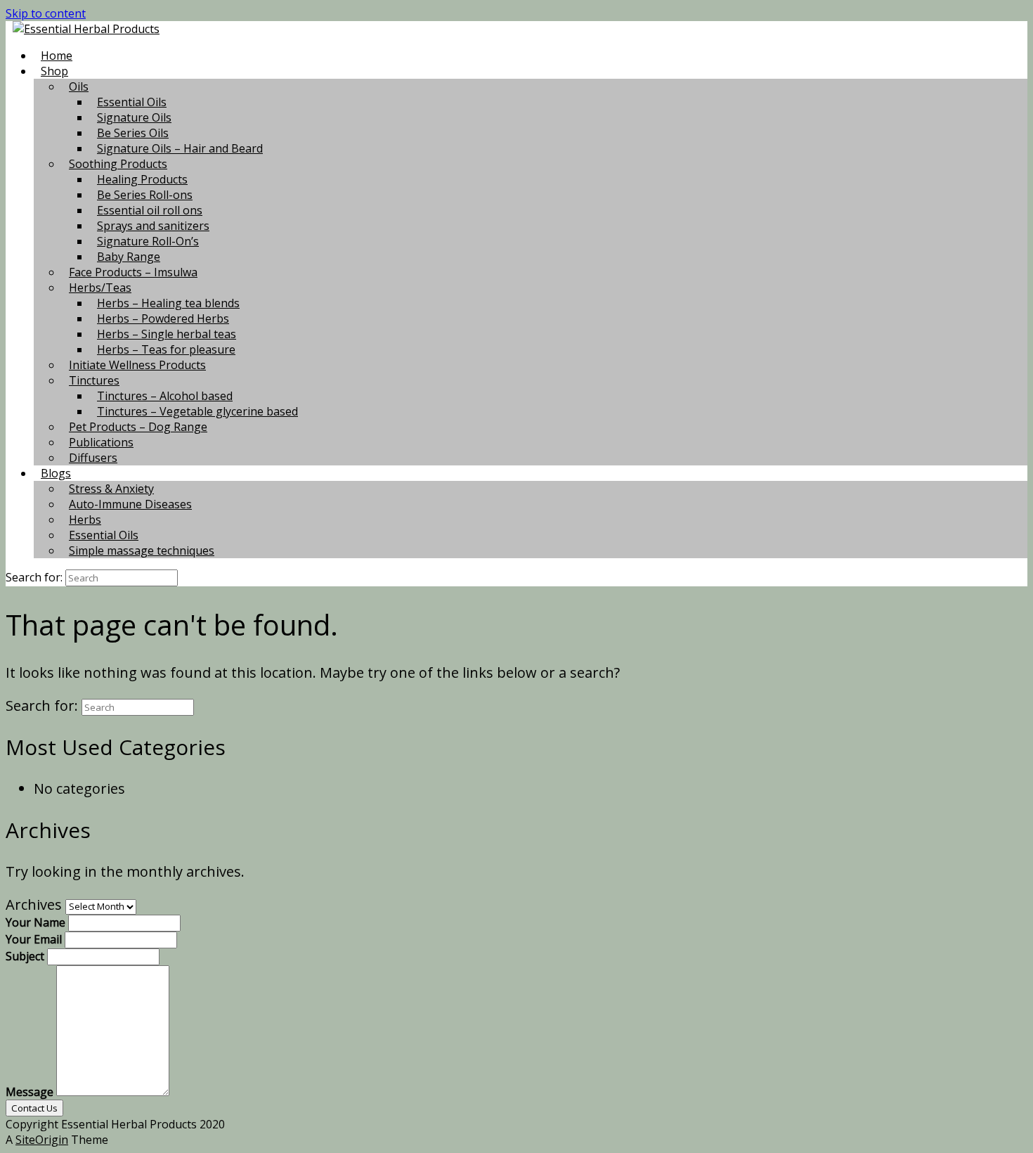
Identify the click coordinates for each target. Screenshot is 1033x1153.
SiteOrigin (41, 1139)
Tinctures (94, 380)
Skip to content (46, 13)
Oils (79, 86)
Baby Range (128, 256)
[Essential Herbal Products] (86, 29)
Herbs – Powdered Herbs (163, 318)
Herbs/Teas (100, 287)
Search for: (34, 577)
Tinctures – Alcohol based (165, 396)
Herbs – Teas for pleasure (166, 349)
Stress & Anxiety (111, 488)
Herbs (85, 519)
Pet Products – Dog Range (138, 426)
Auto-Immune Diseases (130, 504)
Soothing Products (118, 164)
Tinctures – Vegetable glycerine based (197, 411)
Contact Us (34, 1108)
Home (56, 55)
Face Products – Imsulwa (133, 272)
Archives (34, 904)
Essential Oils (132, 102)
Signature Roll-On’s (148, 241)
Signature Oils (134, 117)
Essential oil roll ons (149, 210)
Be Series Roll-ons (145, 194)
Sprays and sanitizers (153, 225)
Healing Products (142, 179)
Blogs (56, 473)
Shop (54, 71)
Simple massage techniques (141, 550)
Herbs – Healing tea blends (168, 303)
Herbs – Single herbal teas (166, 334)
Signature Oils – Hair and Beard (180, 148)
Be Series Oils (133, 133)
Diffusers (93, 457)
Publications (101, 442)
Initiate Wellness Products (137, 365)
